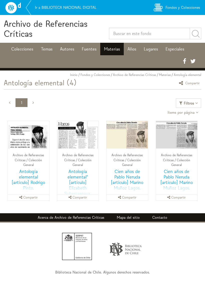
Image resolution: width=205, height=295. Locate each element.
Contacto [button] (159, 217)
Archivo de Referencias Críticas (46, 28)
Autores (67, 49)
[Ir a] (127, 134)
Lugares (151, 49)
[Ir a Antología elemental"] (78, 134)
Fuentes (89, 49)
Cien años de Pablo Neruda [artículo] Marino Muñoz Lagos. (127, 179)
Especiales (175, 49)
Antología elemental (187, 75)
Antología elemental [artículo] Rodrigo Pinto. (28, 179)
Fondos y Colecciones (95, 75)
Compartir (192, 82)
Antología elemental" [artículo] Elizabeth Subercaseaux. (77, 182)
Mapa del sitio (128, 217)
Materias (112, 49)
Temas (46, 49)
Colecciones (22, 49)
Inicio (74, 75)
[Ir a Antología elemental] (28, 134)
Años (132, 49)
